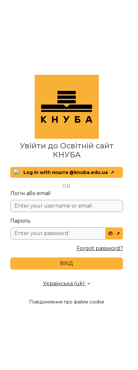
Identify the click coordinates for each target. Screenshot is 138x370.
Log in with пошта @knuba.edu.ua (65, 172)
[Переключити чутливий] (114, 233)
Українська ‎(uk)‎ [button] (64, 283)
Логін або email (30, 193)
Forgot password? (100, 248)
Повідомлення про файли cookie (66, 302)
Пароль (20, 221)
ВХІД (66, 263)
